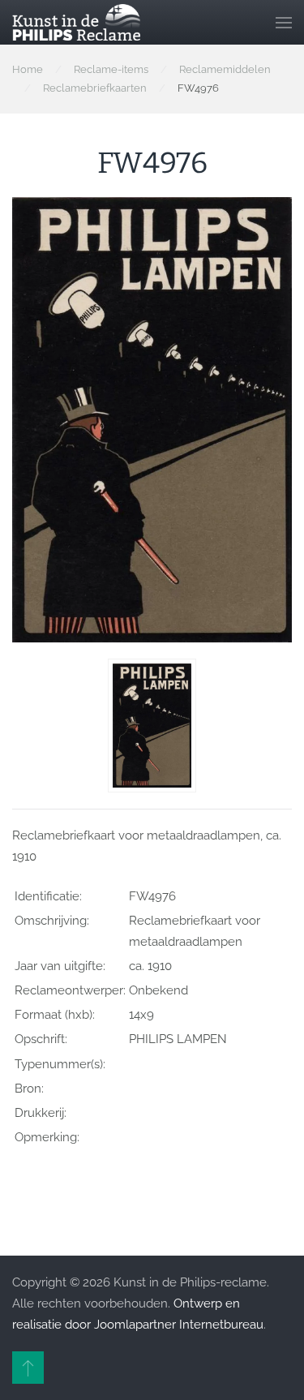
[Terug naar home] (76, 22)
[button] (284, 22)
